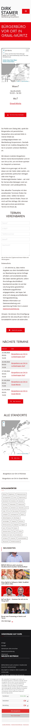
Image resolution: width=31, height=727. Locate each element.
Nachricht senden (16, 330)
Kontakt (3, 645)
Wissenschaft (5, 541)
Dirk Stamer (9, 10)
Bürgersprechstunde (21, 494)
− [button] (3, 53)
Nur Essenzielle (15, 715)
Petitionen (21, 521)
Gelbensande (21, 504)
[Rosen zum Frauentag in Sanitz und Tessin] (15, 608)
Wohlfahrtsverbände (15, 541)
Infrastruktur (21, 507)
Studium (20, 531)
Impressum (26, 724)
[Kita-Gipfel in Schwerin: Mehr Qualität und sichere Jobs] (15, 574)
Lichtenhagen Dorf (14, 514)
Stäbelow (5, 534)
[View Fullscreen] (27, 50)
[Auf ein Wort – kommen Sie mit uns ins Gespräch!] (15, 591)
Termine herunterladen (16, 115)
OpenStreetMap (25, 81)
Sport (15, 531)
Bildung (4, 494)
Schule (9, 528)
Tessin (10, 534)
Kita (9, 511)
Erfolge (3, 643)
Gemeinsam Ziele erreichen (9, 648)
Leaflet (18, 81)
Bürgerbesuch (11, 494)
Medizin (22, 514)
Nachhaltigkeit (6, 521)
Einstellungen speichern (16, 720)
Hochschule (13, 507)
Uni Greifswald (18, 534)
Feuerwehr (21, 500)
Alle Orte (16, 458)
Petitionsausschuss (7, 524)
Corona (14, 497)
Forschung (5, 504)
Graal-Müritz (15, 103)
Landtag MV (5, 514)
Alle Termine (16, 401)
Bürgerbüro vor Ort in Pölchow (14, 474)
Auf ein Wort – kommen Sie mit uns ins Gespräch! (14, 600)
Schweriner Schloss (7, 531)
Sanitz (4, 528)
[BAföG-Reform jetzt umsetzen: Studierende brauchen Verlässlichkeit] (15, 557)
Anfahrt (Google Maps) (8, 61)
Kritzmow (23, 511)
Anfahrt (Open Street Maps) (10, 60)
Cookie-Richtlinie (6, 724)
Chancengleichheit (7, 497)
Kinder (4, 511)
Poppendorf (16, 524)
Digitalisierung (22, 497)
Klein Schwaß (15, 511)
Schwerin (15, 528)
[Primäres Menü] (26, 11)
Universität (13, 538)
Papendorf (14, 521)
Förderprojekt (13, 504)
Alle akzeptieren (15, 711)
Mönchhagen (16, 517)
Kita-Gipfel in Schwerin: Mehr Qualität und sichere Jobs (15, 583)
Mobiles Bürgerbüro (7, 517)
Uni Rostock (5, 538)
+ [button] (3, 50)
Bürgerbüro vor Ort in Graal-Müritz (15, 478)
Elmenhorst (13, 500)
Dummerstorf (5, 500)
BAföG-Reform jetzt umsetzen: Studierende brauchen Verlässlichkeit (14, 566)
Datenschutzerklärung (16, 724)
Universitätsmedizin (22, 538)
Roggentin (23, 524)
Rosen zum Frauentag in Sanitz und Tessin (13, 617)
